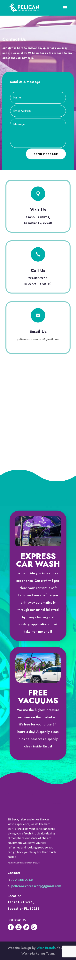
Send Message (46, 154)
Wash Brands (45, 947)
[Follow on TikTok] (26, 927)
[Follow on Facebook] (11, 927)
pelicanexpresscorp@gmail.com (38, 339)
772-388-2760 (22, 879)
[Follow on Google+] (34, 927)
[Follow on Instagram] (18, 927)
